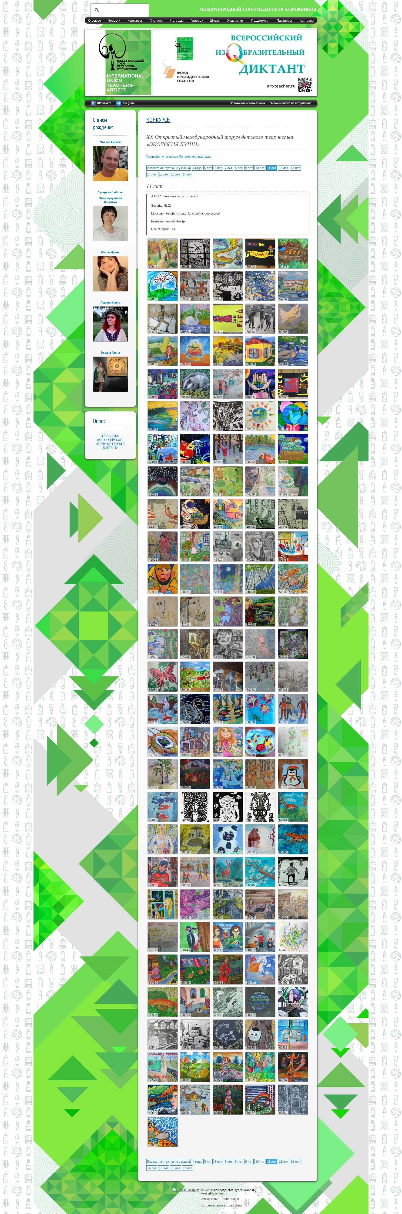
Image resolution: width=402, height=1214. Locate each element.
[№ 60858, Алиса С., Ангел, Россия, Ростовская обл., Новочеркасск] (162, 853)
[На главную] (118, 92)
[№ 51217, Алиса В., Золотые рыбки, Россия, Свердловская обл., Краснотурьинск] (162, 625)
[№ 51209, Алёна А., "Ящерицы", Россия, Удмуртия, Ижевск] (293, 593)
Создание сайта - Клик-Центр (221, 1205)
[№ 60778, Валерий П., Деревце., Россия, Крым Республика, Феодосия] (293, 756)
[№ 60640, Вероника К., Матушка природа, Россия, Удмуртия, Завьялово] (162, 1113)
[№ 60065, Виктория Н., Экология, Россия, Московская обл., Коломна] (293, 430)
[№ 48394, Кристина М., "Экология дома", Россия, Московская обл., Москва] (293, 528)
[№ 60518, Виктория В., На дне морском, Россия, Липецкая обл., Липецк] (228, 1016)
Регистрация (230, 1199)
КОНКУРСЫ (158, 119)
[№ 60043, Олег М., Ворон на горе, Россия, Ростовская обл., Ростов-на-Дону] (195, 430)
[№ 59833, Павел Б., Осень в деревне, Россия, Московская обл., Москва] (162, 365)
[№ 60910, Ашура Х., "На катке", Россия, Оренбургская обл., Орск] (195, 886)
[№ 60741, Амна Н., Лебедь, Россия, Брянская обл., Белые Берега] (195, 723)
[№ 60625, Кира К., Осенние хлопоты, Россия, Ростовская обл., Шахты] (260, 1081)
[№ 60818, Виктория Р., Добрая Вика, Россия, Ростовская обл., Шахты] (162, 918)
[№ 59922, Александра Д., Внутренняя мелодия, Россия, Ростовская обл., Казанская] (228, 267)
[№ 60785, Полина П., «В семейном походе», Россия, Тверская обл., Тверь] (195, 788)
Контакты (307, 20)
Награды (177, 20)
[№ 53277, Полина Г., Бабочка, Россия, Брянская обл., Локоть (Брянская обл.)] (293, 658)
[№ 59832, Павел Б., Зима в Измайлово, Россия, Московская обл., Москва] (293, 300)
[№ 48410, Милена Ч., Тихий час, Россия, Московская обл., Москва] (228, 560)
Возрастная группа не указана (168, 168)
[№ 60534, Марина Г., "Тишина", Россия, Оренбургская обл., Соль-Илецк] (293, 1113)
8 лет (238, 168)
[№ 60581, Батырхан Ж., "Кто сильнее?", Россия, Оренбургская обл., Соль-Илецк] (293, 1048)
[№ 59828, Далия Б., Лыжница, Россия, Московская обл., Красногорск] (162, 332)
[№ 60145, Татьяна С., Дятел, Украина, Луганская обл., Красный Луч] (195, 951)
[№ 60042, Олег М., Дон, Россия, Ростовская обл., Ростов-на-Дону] (162, 430)
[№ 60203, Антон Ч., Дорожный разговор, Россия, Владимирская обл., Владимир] (228, 951)
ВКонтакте (104, 103)
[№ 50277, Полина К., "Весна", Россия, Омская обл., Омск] (195, 593)
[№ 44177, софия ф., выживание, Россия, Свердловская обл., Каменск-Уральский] (228, 690)
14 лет (151, 174)
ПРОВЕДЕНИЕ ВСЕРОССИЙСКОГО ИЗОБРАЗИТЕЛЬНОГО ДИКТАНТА (110, 442)
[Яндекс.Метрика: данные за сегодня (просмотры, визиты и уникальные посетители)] (186, 1190)
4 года (197, 168)
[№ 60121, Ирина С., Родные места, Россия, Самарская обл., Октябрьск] (293, 690)
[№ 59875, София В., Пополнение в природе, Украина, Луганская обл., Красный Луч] (293, 267)
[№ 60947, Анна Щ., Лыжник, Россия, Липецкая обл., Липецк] (293, 886)
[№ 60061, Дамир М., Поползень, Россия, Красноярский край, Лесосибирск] (228, 430)
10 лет (260, 168)
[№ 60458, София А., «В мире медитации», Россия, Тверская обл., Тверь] (162, 983)
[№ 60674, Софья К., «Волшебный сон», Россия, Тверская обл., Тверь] (260, 1113)
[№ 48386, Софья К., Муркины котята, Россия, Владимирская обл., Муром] (260, 528)
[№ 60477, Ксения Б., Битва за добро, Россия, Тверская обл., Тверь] (260, 983)
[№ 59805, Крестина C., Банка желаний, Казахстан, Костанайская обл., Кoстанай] (195, 365)
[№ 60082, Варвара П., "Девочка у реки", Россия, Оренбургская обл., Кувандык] (260, 463)
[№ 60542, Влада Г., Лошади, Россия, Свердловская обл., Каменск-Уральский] (195, 1048)
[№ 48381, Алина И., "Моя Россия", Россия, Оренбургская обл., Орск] (228, 528)
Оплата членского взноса (247, 103)
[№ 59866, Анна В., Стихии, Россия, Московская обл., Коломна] (162, 300)
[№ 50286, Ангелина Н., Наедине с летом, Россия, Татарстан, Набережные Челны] (195, 690)
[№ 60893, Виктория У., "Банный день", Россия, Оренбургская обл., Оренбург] (260, 853)
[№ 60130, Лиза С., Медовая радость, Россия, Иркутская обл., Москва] (162, 951)
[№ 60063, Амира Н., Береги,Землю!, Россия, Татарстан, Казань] (260, 430)
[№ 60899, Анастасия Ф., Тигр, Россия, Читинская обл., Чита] (293, 853)
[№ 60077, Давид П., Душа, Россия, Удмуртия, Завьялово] (195, 463)
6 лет (218, 168)
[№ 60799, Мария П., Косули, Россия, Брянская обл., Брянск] (260, 788)
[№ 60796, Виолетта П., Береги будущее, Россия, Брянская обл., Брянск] (228, 788)
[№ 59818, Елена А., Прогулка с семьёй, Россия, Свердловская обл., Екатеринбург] (260, 332)
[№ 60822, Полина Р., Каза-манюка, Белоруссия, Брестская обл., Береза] (260, 821)
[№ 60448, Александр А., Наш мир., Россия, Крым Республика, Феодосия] (293, 951)
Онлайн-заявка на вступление (290, 103)
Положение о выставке (195, 156)
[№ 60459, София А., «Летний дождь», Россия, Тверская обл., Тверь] (195, 983)
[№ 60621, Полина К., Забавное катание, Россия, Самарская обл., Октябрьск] (228, 1081)
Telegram (128, 103)
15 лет (163, 174)
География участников (162, 156)
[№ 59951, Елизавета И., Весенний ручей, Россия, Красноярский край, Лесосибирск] (228, 300)
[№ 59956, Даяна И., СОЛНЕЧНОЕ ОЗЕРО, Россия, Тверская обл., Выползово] (228, 365)
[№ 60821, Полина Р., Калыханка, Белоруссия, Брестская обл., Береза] (228, 821)
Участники (235, 20)
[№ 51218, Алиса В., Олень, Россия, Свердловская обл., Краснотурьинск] (195, 625)
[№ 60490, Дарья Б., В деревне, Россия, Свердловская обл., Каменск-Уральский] (293, 983)
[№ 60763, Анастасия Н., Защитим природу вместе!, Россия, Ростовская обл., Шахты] (195, 756)
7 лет (228, 168)
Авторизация (210, 1199)
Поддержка (259, 20)
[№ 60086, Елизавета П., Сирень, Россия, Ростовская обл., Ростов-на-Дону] (195, 918)
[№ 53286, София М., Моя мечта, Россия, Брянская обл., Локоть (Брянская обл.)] (162, 690)
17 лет (187, 174)
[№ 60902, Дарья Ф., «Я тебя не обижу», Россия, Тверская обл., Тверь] (162, 886)
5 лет (208, 168)
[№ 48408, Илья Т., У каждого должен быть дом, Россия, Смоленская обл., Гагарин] (195, 560)
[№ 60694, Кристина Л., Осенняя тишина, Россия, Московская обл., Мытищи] (228, 918)
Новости (114, 20)
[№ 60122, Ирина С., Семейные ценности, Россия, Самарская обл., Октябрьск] (293, 918)
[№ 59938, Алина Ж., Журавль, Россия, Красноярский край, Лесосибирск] (195, 267)
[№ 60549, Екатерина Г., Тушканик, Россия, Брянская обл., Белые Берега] (228, 1048)
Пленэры (156, 20)
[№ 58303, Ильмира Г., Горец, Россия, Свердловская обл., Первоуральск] (162, 593)
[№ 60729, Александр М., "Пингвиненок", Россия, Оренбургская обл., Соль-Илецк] (293, 788)
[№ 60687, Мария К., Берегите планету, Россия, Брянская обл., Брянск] (260, 1016)
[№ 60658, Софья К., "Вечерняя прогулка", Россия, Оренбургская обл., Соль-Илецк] (195, 1113)
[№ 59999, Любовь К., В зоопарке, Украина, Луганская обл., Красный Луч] (162, 398)
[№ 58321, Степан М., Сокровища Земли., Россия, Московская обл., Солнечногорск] (293, 463)
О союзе (94, 20)
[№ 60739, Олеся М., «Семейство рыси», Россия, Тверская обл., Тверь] (162, 723)
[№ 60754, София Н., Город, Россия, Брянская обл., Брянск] (228, 723)
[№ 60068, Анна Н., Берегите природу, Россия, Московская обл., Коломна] (162, 463)
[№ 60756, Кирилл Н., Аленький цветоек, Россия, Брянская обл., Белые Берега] (260, 723)
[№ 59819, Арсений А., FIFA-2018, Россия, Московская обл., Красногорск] (228, 332)
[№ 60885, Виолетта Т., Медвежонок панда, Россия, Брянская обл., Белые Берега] (228, 853)
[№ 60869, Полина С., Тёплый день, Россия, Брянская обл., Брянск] (195, 853)
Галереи (197, 20)
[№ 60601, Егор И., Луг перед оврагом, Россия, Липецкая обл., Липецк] (195, 1081)
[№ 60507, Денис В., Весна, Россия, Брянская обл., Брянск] (162, 1016)
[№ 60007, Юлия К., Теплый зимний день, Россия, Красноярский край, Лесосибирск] (228, 398)
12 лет (283, 168)
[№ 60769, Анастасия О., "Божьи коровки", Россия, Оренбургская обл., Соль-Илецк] (260, 756)
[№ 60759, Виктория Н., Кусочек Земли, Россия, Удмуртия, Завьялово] (162, 756)
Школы (215, 20)
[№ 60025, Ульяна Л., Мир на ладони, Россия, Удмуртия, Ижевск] (260, 398)
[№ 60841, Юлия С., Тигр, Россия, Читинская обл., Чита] (293, 821)
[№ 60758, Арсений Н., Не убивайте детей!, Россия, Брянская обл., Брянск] (293, 723)
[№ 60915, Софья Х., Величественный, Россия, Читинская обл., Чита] (228, 886)
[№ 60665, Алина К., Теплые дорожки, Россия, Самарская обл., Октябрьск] (228, 1113)
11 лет (271, 168)
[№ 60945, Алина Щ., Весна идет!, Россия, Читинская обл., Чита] (260, 886)
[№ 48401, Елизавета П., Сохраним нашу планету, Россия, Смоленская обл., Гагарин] (162, 560)
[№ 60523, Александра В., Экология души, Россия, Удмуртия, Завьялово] (293, 1016)
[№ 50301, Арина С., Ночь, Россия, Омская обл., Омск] (228, 593)
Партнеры (284, 20)
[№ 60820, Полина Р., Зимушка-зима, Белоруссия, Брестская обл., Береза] (195, 821)
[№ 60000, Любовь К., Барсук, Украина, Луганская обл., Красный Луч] (195, 398)
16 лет (175, 174)
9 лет (249, 168)
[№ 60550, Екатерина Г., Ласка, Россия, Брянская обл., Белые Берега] (260, 1048)
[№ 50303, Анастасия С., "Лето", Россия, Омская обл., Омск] (260, 593)
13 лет (295, 168)
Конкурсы (134, 20)
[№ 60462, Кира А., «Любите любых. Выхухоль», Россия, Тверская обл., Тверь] (228, 983)
